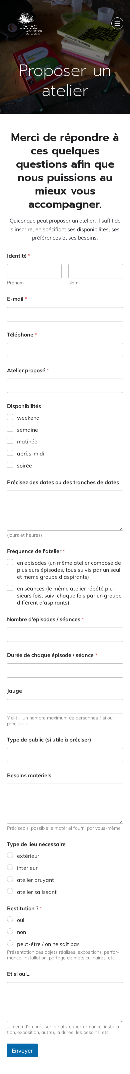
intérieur (27, 867)
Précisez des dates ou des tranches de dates (63, 482)
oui (20, 920)
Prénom (15, 283)
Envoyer (22, 1050)
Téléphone (22, 334)
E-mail (17, 299)
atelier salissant (37, 892)
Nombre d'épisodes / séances (45, 619)
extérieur (28, 855)
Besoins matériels (29, 775)
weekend (28, 417)
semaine (27, 429)
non (21, 932)
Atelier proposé (28, 370)
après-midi (30, 453)
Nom (73, 283)
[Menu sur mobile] (117, 23)
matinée (27, 441)
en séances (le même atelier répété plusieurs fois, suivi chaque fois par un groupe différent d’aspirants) (69, 595)
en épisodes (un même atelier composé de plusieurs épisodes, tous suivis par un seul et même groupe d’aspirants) (69, 569)
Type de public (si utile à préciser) (49, 739)
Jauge (14, 691)
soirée (24, 465)
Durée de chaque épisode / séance (52, 655)
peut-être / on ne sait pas (48, 944)
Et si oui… (19, 974)
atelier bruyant (35, 880)
